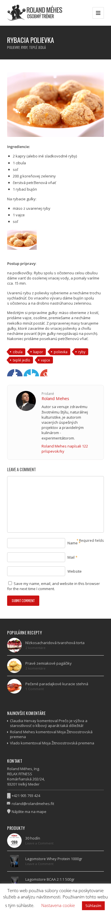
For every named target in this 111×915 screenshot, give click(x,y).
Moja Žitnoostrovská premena (68, 743)
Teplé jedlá (37, 47)
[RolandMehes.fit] (36, 12)
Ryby (24, 47)
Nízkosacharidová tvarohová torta (55, 642)
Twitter (18, 372)
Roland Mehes (55, 398)
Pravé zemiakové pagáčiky (48, 663)
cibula (17, 351)
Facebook (10, 372)
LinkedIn (35, 372)
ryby (81, 351)
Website (74, 571)
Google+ (27, 372)
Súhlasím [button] (93, 905)
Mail (71, 557)
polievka (60, 351)
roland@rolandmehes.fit (33, 803)
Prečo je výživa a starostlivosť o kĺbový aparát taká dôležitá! (48, 723)
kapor (38, 351)
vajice (45, 360)
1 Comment (34, 689)
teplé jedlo (21, 360)
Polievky (13, 47)
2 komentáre (35, 648)
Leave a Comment (39, 843)
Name (72, 543)
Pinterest (43, 372)
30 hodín (32, 838)
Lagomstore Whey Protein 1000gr (53, 858)
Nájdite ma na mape (29, 811)
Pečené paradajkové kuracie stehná (56, 683)
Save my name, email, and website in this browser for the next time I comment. (53, 586)
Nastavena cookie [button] (58, 905)
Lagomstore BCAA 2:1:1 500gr (50, 879)
